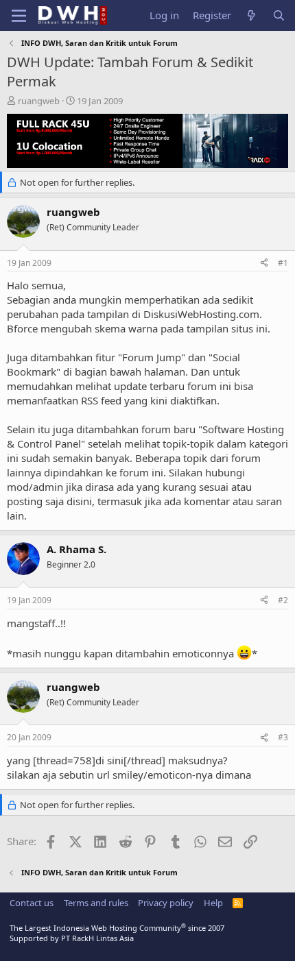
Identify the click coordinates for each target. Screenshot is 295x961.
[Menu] (19, 15)
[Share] (264, 263)
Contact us (32, 903)
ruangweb (39, 101)
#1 (283, 263)
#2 (283, 600)
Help (213, 903)
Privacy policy (165, 903)
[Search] (279, 15)
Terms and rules (96, 903)
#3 (283, 737)
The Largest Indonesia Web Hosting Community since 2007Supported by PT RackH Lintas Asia (117, 933)
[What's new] (251, 15)
